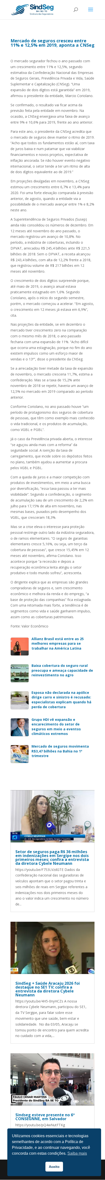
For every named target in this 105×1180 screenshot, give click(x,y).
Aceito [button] (54, 1167)
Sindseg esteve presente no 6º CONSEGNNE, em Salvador (45, 1116)
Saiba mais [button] (77, 1153)
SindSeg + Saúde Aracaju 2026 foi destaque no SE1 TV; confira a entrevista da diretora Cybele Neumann (47, 989)
